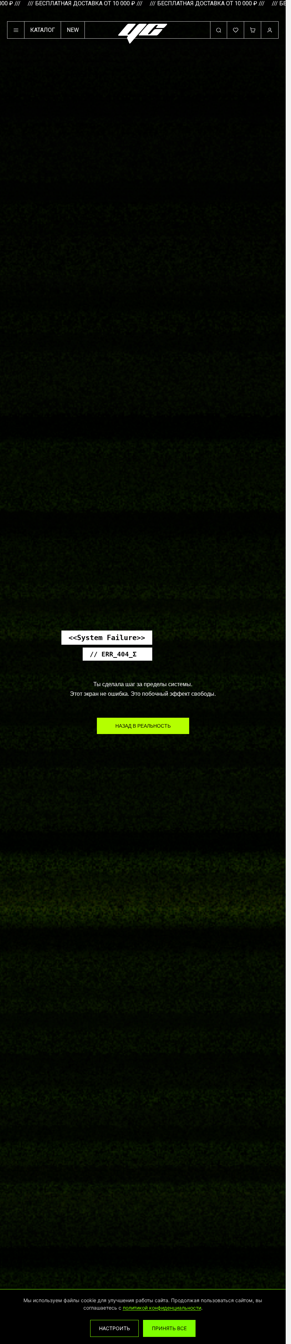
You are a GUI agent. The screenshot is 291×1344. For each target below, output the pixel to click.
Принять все (169, 1328)
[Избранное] (235, 30)
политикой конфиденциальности (162, 1308)
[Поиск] (218, 30)
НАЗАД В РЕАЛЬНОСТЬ (143, 726)
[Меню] (15, 30)
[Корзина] (252, 30)
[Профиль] (269, 30)
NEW (73, 30)
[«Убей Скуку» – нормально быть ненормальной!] (143, 34)
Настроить (114, 1328)
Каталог (42, 30)
